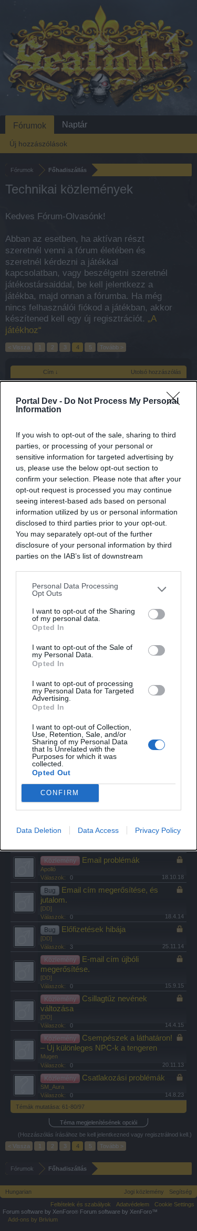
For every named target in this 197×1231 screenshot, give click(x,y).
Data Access (98, 830)
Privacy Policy (158, 830)
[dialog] (98, 615)
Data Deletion (38, 830)
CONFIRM (59, 793)
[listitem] (98, 589)
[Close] (176, 402)
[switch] (156, 614)
